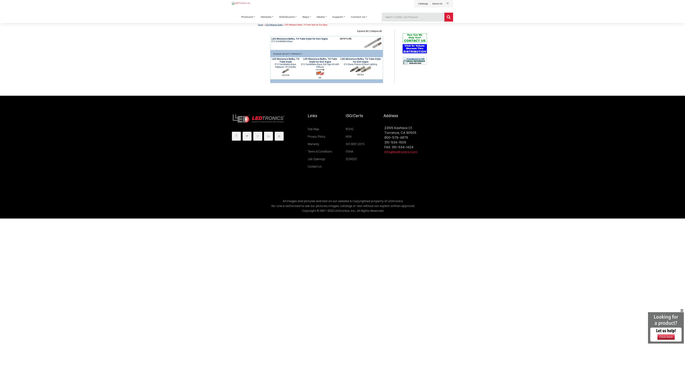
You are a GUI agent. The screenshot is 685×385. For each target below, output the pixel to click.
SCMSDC (351, 159)
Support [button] (337, 17)
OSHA (349, 151)
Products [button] (247, 17)
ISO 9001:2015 (355, 144)
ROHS (349, 129)
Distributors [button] (287, 17)
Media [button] (321, 17)
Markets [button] (266, 17)
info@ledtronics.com (400, 152)
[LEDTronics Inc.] (258, 3)
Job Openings (316, 159)
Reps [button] (305, 17)
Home (260, 25)
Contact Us (315, 166)
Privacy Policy (316, 136)
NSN (348, 136)
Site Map (313, 129)
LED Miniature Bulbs (274, 25)
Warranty (313, 144)
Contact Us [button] (358, 17)
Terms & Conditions (320, 151)
